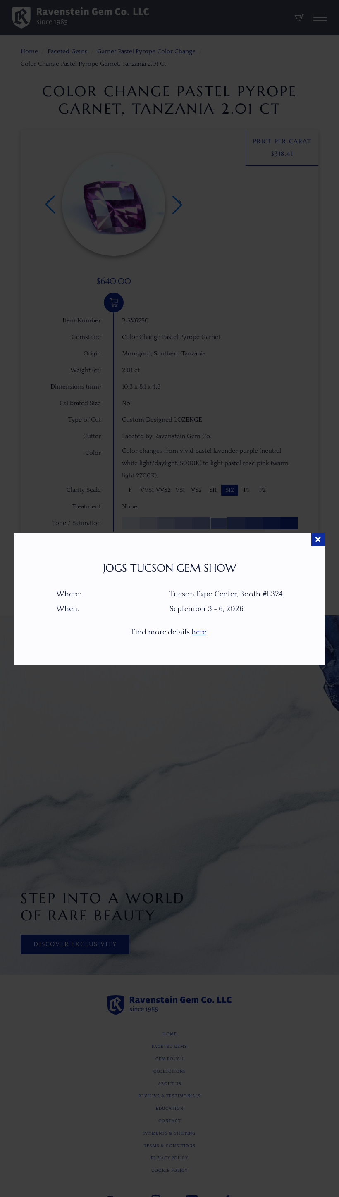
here (198, 632)
